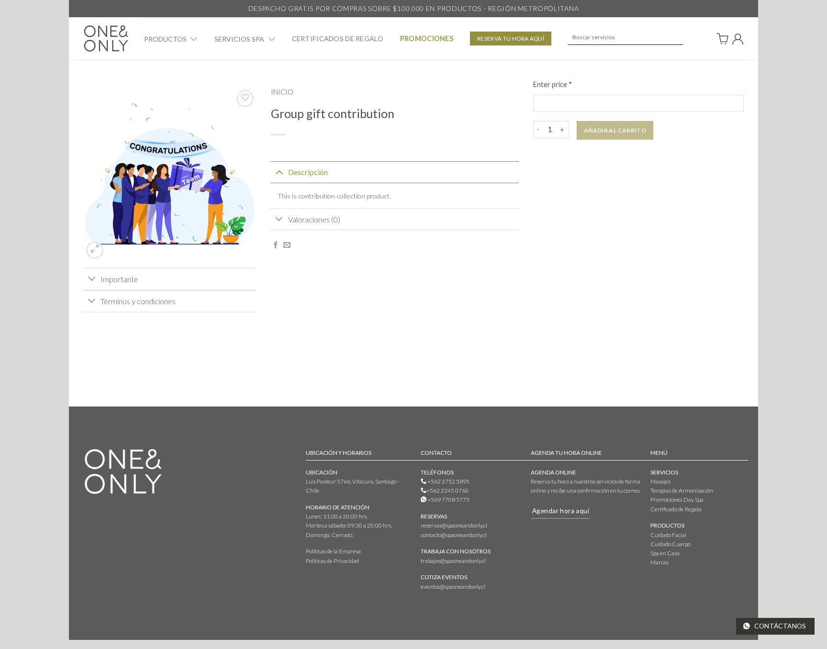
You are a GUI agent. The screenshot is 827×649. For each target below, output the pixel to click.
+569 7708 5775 (447, 499)
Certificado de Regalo (675, 509)
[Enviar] (671, 37)
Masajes (660, 481)
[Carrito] (722, 39)
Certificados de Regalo (337, 38)
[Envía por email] (287, 245)
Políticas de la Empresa (333, 551)
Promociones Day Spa (677, 499)
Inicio (282, 92)
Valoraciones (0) (314, 219)
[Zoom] (95, 250)
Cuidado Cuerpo (670, 544)
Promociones (426, 38)
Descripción (308, 171)
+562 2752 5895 (447, 481)
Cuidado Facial (668, 535)
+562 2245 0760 (447, 490)
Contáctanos (779, 626)
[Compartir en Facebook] (275, 245)
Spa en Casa (665, 553)
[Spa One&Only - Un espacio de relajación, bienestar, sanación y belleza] (106, 38)
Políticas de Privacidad (332, 560)
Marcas (659, 562)
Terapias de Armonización (681, 490)
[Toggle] (194, 40)
